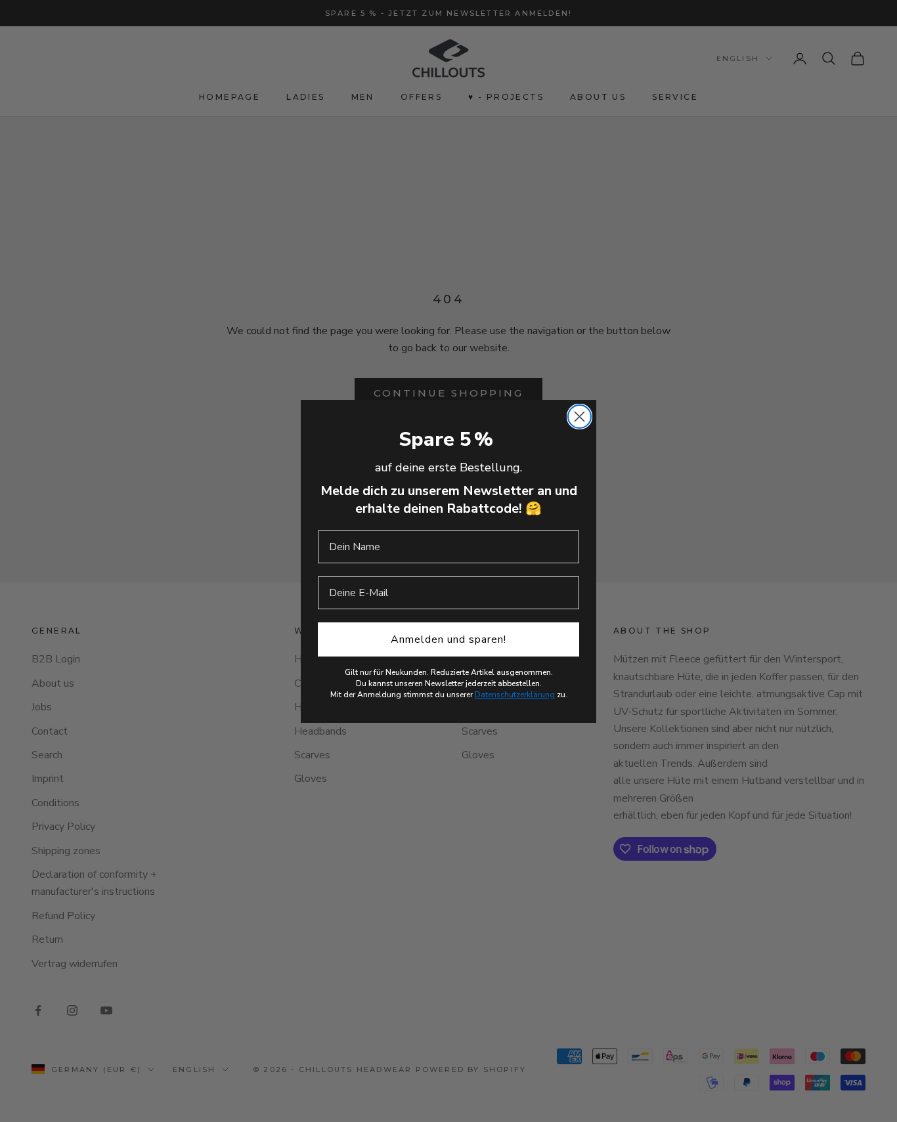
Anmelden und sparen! (448, 639)
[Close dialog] (579, 416)
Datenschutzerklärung (515, 694)
